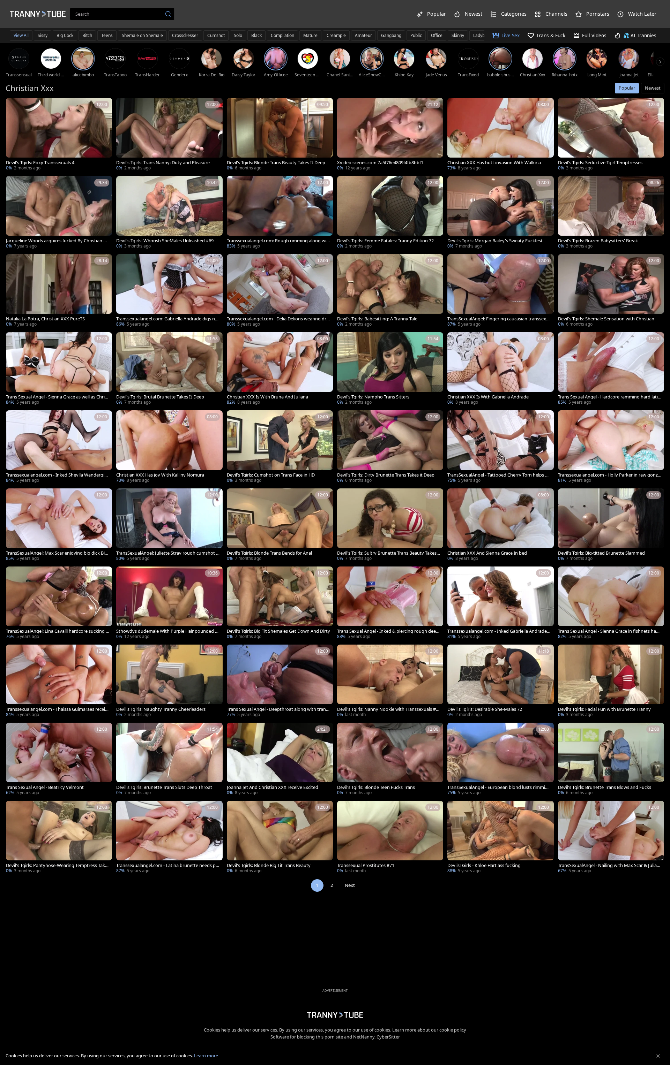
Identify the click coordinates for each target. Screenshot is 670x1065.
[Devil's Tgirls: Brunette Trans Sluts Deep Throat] (169, 760)
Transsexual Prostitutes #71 (365, 865)
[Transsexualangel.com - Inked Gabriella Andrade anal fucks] (500, 603)
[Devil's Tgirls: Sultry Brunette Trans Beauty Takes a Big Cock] (390, 525)
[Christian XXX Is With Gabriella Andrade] (500, 369)
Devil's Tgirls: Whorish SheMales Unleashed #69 (165, 240)
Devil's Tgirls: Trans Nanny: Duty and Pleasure (163, 162)
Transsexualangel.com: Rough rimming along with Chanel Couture (277, 240)
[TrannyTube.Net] (38, 14)
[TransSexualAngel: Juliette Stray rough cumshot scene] (169, 525)
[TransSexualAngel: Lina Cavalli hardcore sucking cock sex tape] (59, 603)
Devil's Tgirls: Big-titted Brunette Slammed (601, 553)
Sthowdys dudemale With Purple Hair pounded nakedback (167, 631)
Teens (107, 35)
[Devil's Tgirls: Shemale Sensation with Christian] (611, 291)
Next (350, 885)
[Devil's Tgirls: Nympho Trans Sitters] (390, 369)
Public (416, 35)
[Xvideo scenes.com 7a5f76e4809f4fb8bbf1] (390, 135)
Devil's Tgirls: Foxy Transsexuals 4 (40, 162)
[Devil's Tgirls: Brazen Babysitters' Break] (611, 213)
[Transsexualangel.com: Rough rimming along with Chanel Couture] (280, 213)
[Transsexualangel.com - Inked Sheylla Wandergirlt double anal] (59, 447)
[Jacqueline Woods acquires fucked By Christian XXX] (59, 213)
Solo (238, 35)
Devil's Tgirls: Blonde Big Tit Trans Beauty (269, 865)
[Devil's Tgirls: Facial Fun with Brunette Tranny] (611, 681)
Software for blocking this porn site (307, 1037)
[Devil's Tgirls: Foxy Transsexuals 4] (59, 135)
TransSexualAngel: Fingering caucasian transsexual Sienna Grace (498, 319)
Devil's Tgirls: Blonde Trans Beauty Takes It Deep (276, 162)
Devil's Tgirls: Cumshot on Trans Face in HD (271, 475)
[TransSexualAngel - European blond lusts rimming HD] (500, 760)
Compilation (282, 35)
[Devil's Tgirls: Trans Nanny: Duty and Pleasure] (169, 135)
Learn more (206, 1055)
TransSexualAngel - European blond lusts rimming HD (499, 787)
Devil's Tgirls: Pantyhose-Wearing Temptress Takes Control (56, 865)
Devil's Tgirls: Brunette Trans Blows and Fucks (604, 787)
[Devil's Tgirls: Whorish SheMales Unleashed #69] (169, 213)
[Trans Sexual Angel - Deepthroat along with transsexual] (280, 681)
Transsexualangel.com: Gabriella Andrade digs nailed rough (167, 319)
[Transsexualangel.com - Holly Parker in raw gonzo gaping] (611, 447)
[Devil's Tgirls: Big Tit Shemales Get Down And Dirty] (280, 603)
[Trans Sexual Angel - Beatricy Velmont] (59, 760)
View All (21, 35)
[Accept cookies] (658, 1056)
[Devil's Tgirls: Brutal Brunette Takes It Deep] (169, 369)
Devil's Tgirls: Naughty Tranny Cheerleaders (161, 709)
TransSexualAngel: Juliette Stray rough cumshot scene (167, 553)
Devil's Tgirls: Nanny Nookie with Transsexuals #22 (387, 709)
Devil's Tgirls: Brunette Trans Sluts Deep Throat (164, 787)
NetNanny (363, 1037)
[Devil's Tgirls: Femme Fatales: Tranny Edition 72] (390, 213)
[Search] (168, 14)
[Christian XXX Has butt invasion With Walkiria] (500, 135)
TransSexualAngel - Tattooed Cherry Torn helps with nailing (498, 475)
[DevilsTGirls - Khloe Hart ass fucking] (500, 838)
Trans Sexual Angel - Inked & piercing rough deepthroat (388, 631)
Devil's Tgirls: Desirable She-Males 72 (484, 709)
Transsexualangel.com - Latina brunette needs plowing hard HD (167, 865)
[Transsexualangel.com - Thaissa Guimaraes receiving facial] (59, 681)
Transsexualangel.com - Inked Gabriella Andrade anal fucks (498, 631)
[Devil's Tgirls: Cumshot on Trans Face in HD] (280, 447)
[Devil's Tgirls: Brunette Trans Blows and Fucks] (611, 760)
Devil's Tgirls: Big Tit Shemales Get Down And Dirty (278, 631)
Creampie (336, 35)
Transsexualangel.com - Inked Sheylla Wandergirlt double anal (57, 475)
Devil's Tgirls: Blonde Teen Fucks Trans (376, 787)
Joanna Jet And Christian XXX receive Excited (272, 787)
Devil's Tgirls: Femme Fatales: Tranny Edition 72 (385, 240)
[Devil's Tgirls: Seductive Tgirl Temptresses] (611, 135)
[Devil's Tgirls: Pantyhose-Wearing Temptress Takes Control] (59, 838)
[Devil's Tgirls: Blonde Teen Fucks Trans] (390, 760)
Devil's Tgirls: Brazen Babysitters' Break (598, 240)
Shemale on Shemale (142, 35)
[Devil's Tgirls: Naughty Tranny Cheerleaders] (169, 681)
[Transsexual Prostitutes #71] (390, 838)
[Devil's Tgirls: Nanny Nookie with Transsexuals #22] (390, 681)
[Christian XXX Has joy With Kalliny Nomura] (169, 447)
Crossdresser (185, 35)
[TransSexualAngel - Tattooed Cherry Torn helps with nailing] (500, 447)
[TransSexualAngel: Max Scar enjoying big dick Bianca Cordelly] (59, 525)
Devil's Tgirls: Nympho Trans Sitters (373, 397)
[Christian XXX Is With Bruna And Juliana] (280, 369)
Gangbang (391, 35)
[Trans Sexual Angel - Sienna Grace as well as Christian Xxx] (59, 369)
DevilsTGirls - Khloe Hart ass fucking (484, 865)
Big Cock (65, 35)
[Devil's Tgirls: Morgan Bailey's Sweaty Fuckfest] (500, 213)
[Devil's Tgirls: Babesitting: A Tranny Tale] (390, 291)
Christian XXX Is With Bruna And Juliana (267, 397)
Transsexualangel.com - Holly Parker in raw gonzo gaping (609, 475)
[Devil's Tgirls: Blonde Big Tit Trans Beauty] (280, 838)
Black (256, 35)
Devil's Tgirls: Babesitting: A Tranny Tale (377, 319)
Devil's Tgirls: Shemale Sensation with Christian (606, 319)
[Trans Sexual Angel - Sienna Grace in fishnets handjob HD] (611, 603)
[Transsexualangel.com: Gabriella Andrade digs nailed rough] (169, 291)
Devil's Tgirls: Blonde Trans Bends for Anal (269, 553)
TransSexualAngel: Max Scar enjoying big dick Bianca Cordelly (56, 553)
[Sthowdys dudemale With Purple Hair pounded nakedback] (169, 603)
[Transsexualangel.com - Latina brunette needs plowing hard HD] (169, 838)
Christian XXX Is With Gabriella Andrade (488, 397)
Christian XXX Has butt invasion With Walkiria (494, 162)
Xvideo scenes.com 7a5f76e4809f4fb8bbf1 (380, 162)
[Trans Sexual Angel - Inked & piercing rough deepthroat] (390, 603)
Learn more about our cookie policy (429, 1030)
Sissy (42, 35)
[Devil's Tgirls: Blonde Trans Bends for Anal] (280, 525)
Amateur (363, 35)
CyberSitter (388, 1037)
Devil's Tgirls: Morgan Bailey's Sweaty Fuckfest (495, 240)
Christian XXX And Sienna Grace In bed (487, 553)
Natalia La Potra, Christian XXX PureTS (45, 319)
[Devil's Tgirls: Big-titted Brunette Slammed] (611, 525)
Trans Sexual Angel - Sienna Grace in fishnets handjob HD (608, 631)
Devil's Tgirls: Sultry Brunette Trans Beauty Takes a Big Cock (388, 553)
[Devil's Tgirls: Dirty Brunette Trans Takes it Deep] (390, 447)
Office (436, 35)
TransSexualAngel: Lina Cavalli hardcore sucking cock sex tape (57, 631)
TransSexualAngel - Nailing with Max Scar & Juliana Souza (609, 865)
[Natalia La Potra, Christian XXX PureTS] (59, 291)
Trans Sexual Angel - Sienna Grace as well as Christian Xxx (57, 397)
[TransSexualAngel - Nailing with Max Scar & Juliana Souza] (611, 838)
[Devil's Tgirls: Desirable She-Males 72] (500, 681)
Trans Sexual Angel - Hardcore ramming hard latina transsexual (609, 397)
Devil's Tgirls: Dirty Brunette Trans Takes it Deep (385, 475)
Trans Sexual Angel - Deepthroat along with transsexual (278, 709)
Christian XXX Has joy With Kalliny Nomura (160, 475)
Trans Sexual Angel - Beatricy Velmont (45, 787)
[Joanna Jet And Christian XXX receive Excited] (280, 760)
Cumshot (216, 35)
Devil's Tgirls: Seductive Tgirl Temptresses (600, 162)
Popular (627, 88)
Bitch (87, 35)
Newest (653, 88)
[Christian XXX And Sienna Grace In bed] (500, 525)
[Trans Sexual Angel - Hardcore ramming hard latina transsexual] (611, 369)
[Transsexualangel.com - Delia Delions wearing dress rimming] (280, 291)
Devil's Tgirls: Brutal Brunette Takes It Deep (160, 397)
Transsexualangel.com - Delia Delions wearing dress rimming (278, 319)
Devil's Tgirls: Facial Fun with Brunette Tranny (604, 709)
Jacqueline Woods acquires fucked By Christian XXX (57, 240)
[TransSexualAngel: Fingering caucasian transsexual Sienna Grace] (500, 291)
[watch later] (14, 106)
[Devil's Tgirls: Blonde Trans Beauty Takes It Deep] (280, 135)
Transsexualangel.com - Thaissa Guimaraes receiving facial (57, 709)
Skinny (458, 35)
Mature (310, 35)
